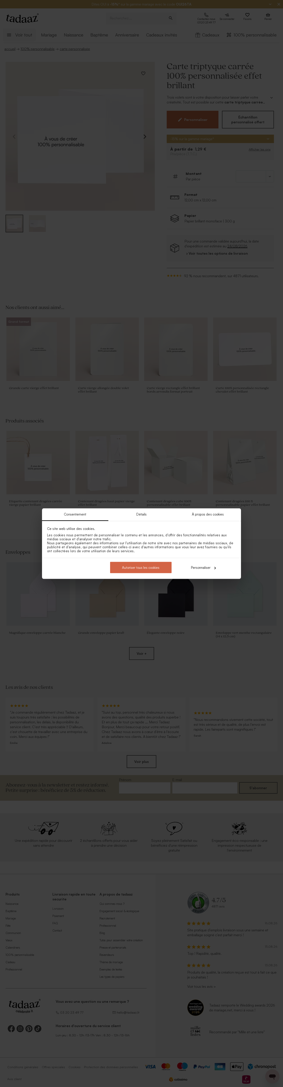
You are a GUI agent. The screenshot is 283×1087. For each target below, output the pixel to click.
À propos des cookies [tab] (208, 514)
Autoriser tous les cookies (140, 567)
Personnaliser (200, 567)
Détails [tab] (141, 514)
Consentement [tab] (75, 514)
